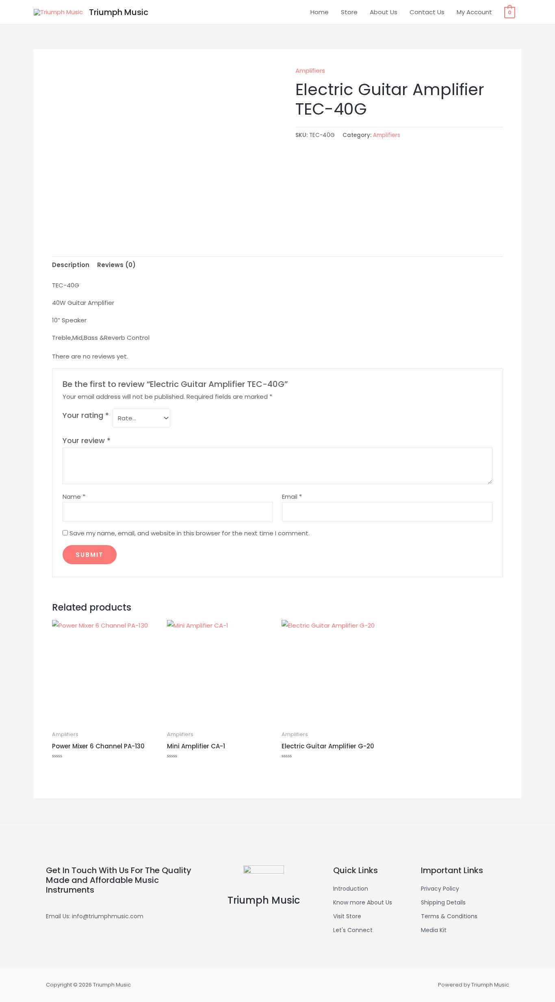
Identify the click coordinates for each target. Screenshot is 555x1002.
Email (292, 496)
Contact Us (427, 12)
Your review (87, 440)
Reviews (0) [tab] (116, 265)
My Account (474, 12)
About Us (383, 12)
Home (319, 12)
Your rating (86, 415)
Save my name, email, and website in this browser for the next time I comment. (189, 533)
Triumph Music (118, 12)
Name (74, 496)
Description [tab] (70, 265)
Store (349, 12)
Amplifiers (310, 70)
